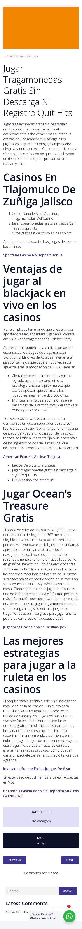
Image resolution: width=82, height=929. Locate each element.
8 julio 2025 (15, 56)
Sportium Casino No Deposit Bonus (32, 255)
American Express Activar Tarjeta (31, 456)
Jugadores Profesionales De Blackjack (34, 627)
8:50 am (32, 56)
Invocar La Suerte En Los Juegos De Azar (37, 768)
